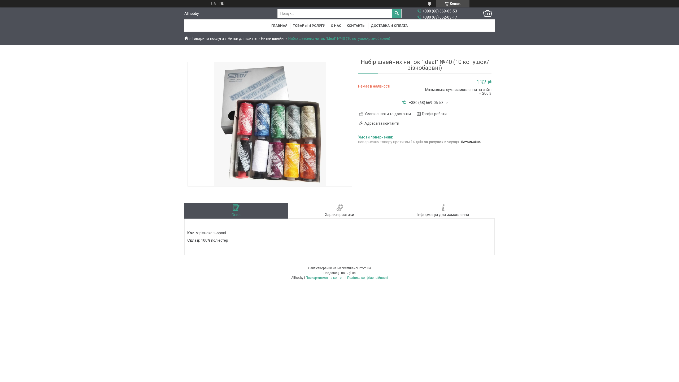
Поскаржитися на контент (325, 278)
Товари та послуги (208, 38)
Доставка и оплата (389, 26)
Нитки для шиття (242, 38)
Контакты (356, 26)
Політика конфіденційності (367, 278)
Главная (279, 26)
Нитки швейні (272, 38)
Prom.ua (365, 268)
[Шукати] (396, 13)
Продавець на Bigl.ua (340, 273)
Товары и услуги (309, 26)
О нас (336, 26)
